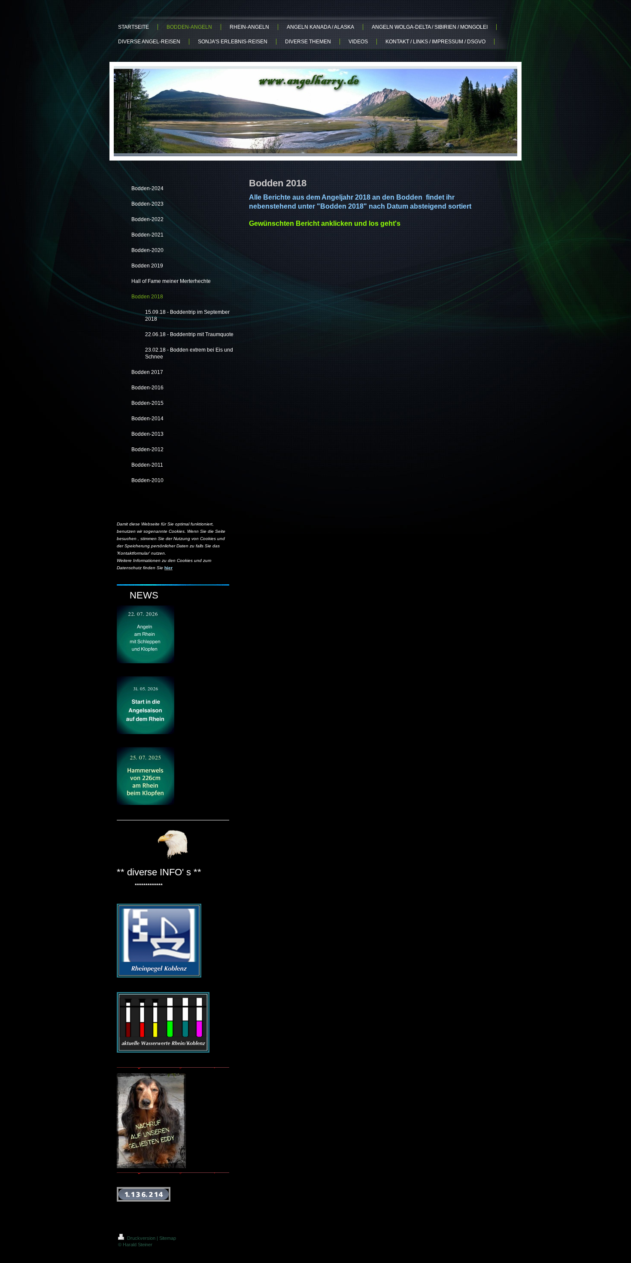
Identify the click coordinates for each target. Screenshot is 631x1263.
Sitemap (167, 1238)
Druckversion (141, 1238)
